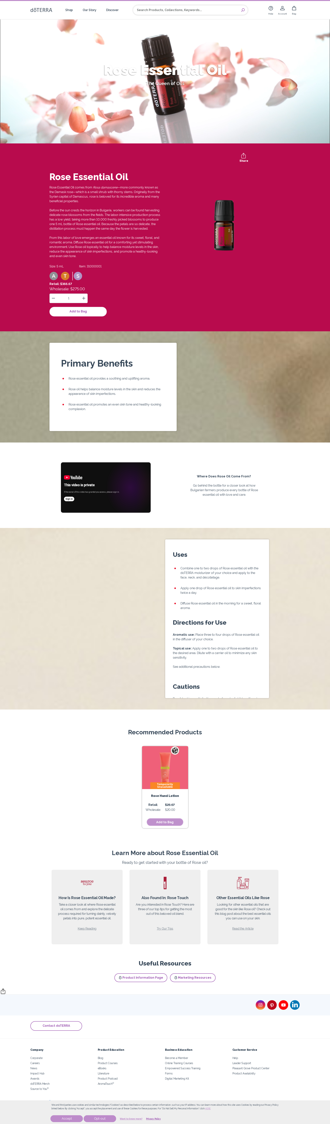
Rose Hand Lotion (165, 796)
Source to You (39, 1088)
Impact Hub (37, 1073)
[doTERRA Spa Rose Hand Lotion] (165, 767)
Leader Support (241, 1063)
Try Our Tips (165, 928)
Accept (67, 1118)
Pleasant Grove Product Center (250, 1068)
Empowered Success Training (183, 1068)
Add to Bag (78, 311)
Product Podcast (108, 1078)
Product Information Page (142, 977)
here (208, 1108)
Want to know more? (131, 1119)
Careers (35, 1063)
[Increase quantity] (83, 298)
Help (235, 1058)
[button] (53, 276)
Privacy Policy (153, 1119)
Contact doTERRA (56, 1025)
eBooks (102, 1068)
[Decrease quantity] (53, 298)
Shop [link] (69, 10)
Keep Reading (87, 928)
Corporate (36, 1058)
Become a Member (176, 1058)
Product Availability (244, 1073)
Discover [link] (112, 10)
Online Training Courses (179, 1063)
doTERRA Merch (40, 1083)
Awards (34, 1078)
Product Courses (108, 1063)
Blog (100, 1058)
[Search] (243, 10)
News (33, 1068)
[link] (271, 10)
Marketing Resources (194, 977)
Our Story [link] (89, 10)
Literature (103, 1073)
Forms (168, 1073)
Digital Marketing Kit (177, 1078)
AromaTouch (106, 1083)
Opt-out (99, 1118)
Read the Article (242, 928)
